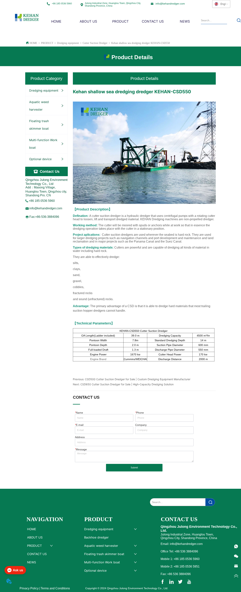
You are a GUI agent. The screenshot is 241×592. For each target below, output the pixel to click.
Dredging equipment (68, 43)
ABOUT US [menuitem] (88, 21)
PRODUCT (47, 43)
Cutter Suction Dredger (95, 43)
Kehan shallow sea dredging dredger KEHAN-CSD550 (140, 43)
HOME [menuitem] (56, 21)
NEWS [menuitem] (185, 21)
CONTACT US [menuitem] (153, 21)
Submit (134, 467)
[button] (120, 21)
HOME (33, 43)
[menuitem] (120, 21)
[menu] (120, 21)
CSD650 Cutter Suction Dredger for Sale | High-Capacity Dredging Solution (127, 384)
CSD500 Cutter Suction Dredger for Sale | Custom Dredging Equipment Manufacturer (137, 379)
